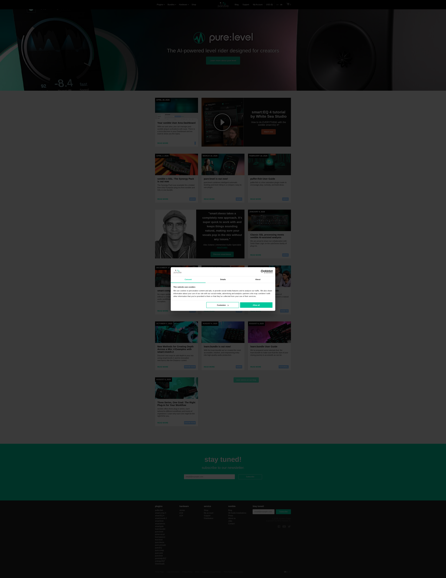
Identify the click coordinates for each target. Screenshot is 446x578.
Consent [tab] (188, 279)
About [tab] (257, 279)
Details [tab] (223, 279)
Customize (221, 305)
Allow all (256, 305)
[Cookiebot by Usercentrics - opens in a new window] (262, 271)
